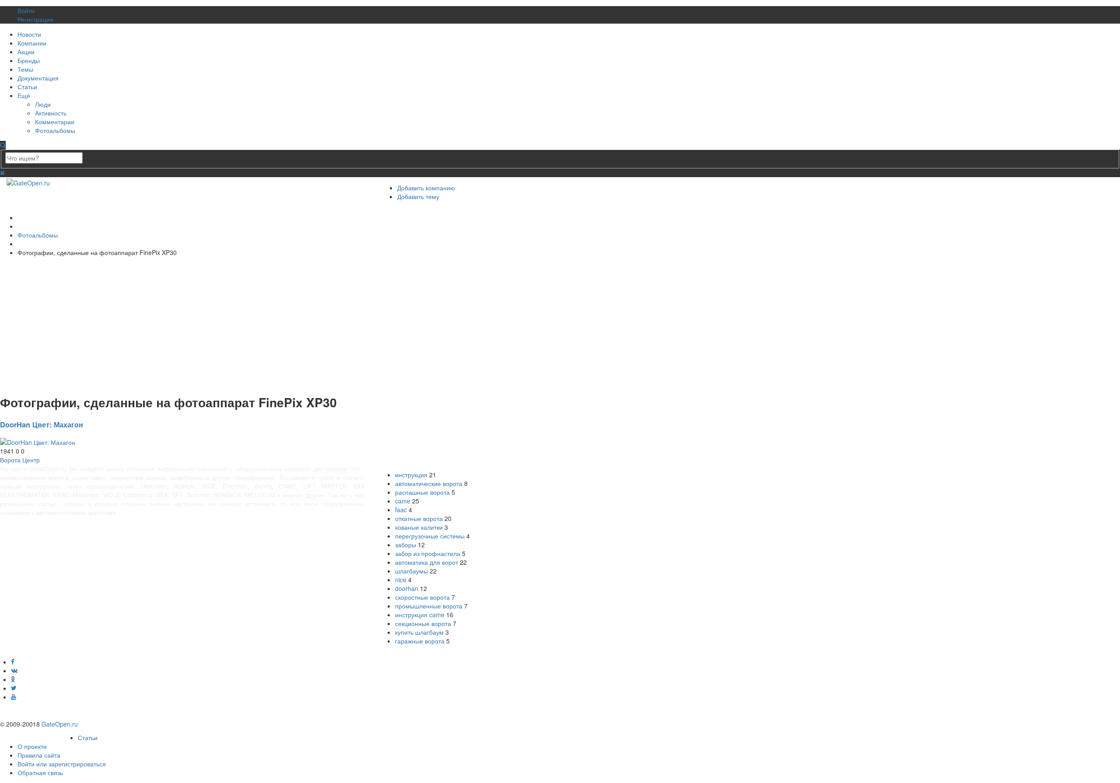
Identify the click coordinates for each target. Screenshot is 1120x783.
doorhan (406, 588)
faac (401, 509)
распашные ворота (422, 492)
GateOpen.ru (60, 724)
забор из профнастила (427, 553)
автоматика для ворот (426, 562)
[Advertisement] (262, 324)
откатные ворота (419, 518)
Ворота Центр (20, 459)
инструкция (411, 474)
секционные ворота (423, 623)
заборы (405, 544)
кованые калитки (419, 527)
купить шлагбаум (419, 632)
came (402, 500)
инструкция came (419, 614)
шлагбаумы (411, 570)
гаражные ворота (419, 640)
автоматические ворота (428, 483)
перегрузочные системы (430, 535)
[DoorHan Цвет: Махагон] (37, 441)
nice (400, 579)
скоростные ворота (422, 597)
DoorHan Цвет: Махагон (41, 424)
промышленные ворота (428, 605)
